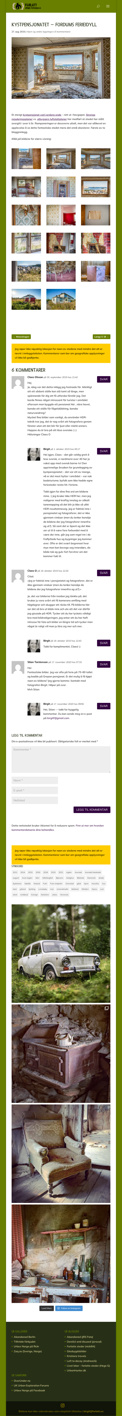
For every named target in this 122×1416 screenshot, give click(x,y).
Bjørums (59, 878)
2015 (30, 872)
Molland (74, 889)
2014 (22, 872)
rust (102, 889)
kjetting (32, 889)
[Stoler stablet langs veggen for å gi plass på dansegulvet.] (61, 281)
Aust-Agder (27, 878)
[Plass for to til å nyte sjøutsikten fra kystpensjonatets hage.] (26, 309)
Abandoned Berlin (24, 1336)
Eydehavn (17, 883)
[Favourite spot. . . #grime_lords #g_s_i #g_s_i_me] (61, 1153)
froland (37, 883)
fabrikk (27, 883)
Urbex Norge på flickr (26, 1346)
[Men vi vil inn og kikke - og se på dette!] (26, 169)
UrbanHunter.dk (76, 1370)
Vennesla (64, 894)
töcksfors (45, 894)
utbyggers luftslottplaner (52, 119)
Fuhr (45, 883)
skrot (15, 894)
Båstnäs (80, 878)
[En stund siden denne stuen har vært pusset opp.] (26, 225)
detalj (101, 878)
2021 (61, 872)
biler (37, 878)
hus (103, 883)
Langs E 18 (101, 336)
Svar (104, 379)
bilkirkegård (48, 878)
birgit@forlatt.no (93, 1411)
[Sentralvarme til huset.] (95, 253)
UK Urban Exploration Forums (31, 1385)
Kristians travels (76, 1356)
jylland (23, 889)
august (16, 878)
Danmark (91, 878)
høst (15, 889)
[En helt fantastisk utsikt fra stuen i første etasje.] (61, 169)
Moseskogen (21, 336)
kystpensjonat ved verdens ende (42, 114)
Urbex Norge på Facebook (29, 1390)
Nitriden (85, 889)
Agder (69, 872)
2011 (15, 872)
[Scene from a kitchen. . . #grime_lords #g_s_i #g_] (61, 1254)
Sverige (34, 894)
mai (52, 889)
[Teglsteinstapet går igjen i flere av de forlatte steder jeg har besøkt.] (61, 253)
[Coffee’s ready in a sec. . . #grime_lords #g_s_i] (61, 1053)
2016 (38, 872)
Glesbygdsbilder (76, 1351)
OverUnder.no (22, 1380)
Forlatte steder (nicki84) (81, 1346)
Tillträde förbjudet (24, 1341)
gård (79, 883)
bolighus (70, 878)
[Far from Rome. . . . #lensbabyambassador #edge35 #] (61, 953)
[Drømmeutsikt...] (95, 197)
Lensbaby (42, 889)
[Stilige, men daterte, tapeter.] (61, 225)
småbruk (24, 894)
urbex (54, 894)
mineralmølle (62, 889)
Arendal (78, 872)
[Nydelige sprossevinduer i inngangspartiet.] (26, 253)
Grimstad (70, 883)
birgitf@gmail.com (58, 718)
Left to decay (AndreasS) (82, 1360)
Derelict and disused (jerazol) (84, 1341)
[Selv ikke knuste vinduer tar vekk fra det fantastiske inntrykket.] (26, 281)
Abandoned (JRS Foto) (80, 1336)
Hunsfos (95, 883)
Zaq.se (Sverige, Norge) (28, 1351)
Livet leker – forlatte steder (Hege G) (88, 1365)
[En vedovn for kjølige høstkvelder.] (61, 197)
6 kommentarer (63, 31)
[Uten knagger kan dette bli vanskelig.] (95, 225)
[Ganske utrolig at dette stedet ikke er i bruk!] (95, 169)
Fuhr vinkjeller (56, 883)
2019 (53, 872)
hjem (86, 883)
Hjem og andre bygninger (40, 31)
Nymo (94, 889)
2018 (45, 872)
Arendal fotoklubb (93, 872)
